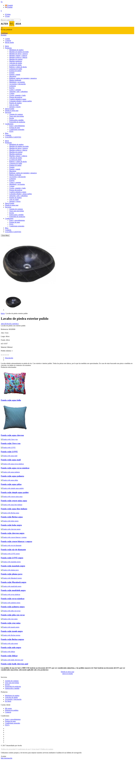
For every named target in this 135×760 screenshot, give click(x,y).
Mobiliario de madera (16, 50)
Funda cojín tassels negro (12, 631)
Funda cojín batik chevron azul (14, 664)
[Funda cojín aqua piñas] (9, 480)
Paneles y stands (14, 74)
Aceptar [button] (3, 756)
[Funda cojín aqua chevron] (15, 431)
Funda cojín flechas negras (12, 639)
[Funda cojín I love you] (9, 439)
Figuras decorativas (15, 97)
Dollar (8, 14)
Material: (4, 347)
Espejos (11, 88)
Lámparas (12, 86)
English (9, 7)
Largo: (3, 336)
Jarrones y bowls (14, 107)
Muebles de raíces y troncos (18, 53)
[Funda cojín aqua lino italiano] (11, 505)
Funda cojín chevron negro (12, 533)
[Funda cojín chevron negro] (10, 529)
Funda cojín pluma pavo (11, 574)
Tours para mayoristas (16, 116)
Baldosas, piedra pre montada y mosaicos (23, 78)
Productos (8, 48)
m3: (2, 343)
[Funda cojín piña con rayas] (10, 611)
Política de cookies (47, 749)
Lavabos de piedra (15, 65)
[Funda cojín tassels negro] (10, 627)
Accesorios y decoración (17, 84)
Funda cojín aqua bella (11, 400)
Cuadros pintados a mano (17, 99)
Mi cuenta (8, 708)
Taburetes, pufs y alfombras (18, 91)
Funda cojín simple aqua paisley (15, 492)
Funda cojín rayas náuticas (12, 598)
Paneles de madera (15, 103)
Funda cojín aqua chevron (12, 435)
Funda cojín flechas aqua (12, 517)
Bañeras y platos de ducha (18, 67)
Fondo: (3, 340)
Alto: (3, 333)
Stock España (9, 109)
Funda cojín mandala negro (13, 566)
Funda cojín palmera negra (13, 607)
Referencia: (5, 329)
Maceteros (12, 76)
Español (10, 5)
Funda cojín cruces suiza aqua (14, 501)
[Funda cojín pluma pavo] (10, 570)
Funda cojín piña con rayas (13, 615)
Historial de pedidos (11, 710)
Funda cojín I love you (10, 443)
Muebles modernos (15, 61)
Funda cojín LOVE (9, 452)
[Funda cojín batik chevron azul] (12, 660)
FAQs (11, 131)
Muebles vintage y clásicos (18, 55)
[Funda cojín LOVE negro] (10, 554)
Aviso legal (35, 749)
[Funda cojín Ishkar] (8, 651)
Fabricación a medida (16, 120)
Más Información (6, 758)
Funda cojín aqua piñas (11, 484)
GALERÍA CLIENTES (13, 137)
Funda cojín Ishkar (9, 656)
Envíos (11, 118)
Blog (6, 133)
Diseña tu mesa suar (11, 110)
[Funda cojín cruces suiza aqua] (11, 496)
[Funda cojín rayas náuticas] (10, 594)
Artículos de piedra (15, 63)
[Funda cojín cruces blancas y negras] (13, 537)
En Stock (8, 701)
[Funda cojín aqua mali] (9, 456)
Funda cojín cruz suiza (10, 623)
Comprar (8, 40)
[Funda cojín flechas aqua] (10, 513)
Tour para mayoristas (12, 683)
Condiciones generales (16, 129)
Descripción (9, 358)
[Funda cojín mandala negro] (11, 562)
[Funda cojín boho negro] (9, 521)
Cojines (11, 93)
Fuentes (11, 72)
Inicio (7, 46)
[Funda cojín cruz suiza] (9, 619)
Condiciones (9, 124)
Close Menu (5, 235)
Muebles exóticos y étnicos (18, 57)
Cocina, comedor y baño (17, 95)
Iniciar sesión (9, 42)
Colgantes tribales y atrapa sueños (20, 101)
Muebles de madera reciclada (19, 52)
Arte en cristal (14, 105)
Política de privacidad (8, 749)
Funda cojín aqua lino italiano (14, 509)
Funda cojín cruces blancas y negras (16, 541)
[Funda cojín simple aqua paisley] (12, 488)
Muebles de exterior (15, 59)
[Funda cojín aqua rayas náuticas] (12, 464)
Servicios (8, 112)
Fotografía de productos (17, 122)
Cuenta (7, 39)
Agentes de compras (16, 114)
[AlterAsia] (11, 26)
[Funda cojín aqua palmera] (10, 472)
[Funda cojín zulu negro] (9, 643)
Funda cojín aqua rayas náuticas (15, 468)
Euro (7, 16)
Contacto (8, 135)
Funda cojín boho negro (11, 525)
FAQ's (7, 725)
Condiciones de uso (23, 749)
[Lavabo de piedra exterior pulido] (13, 310)
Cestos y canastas (15, 90)
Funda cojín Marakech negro (13, 582)
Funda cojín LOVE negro (12, 558)
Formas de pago (14, 127)
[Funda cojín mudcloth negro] (11, 586)
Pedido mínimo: (6, 351)
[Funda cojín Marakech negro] (11, 578)
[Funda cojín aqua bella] (15, 396)
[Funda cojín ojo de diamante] (11, 545)
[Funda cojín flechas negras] (10, 635)
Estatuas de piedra (15, 71)
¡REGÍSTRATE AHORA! (10, 324)
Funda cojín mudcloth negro (13, 590)
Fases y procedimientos (17, 126)
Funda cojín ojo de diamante (13, 549)
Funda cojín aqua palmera (12, 476)
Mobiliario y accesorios (17, 82)
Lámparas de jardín (15, 69)
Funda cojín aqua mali (11, 460)
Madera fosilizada (15, 80)
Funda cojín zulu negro (11, 647)
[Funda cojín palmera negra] (10, 603)
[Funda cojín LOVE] (8, 447)
